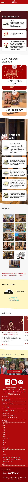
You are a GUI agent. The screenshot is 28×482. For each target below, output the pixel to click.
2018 (4, 432)
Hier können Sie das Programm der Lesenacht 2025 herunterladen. (14, 103)
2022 (4, 442)
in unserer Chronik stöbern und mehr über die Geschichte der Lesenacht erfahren (14, 274)
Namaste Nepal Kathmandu (11, 457)
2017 (4, 430)
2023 (4, 445)
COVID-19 (6, 438)
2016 (4, 428)
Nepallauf (6, 413)
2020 (4, 436)
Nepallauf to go (7, 461)
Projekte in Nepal (9, 418)
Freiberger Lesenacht (9, 415)
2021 (4, 440)
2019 (4, 434)
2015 (4, 426)
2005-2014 (6, 424)
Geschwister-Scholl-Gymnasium (12, 459)
